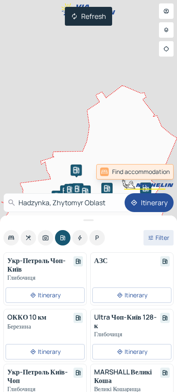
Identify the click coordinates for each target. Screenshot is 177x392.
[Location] (166, 49)
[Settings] (166, 30)
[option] (11, 237)
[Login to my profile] (166, 11)
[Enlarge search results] (88, 220)
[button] (76, 170)
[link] (135, 172)
